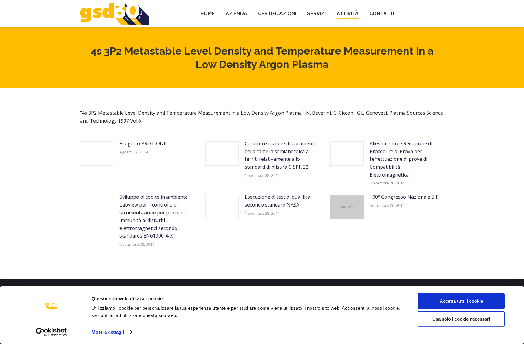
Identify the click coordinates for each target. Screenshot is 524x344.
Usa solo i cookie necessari (461, 318)
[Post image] (96, 153)
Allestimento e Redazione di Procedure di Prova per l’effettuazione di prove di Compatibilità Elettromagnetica (401, 159)
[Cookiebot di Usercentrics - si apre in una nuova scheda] (51, 332)
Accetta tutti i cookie (461, 301)
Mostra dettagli (108, 332)
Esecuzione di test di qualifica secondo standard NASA (277, 201)
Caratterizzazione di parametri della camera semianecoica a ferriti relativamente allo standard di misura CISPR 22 (279, 155)
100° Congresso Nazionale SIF (404, 197)
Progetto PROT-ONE (142, 143)
